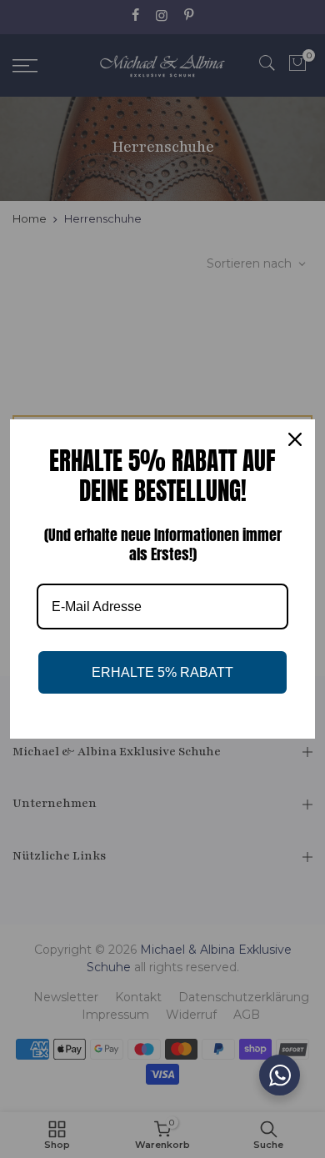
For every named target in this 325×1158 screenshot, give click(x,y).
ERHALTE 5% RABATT (162, 672)
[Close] (295, 439)
